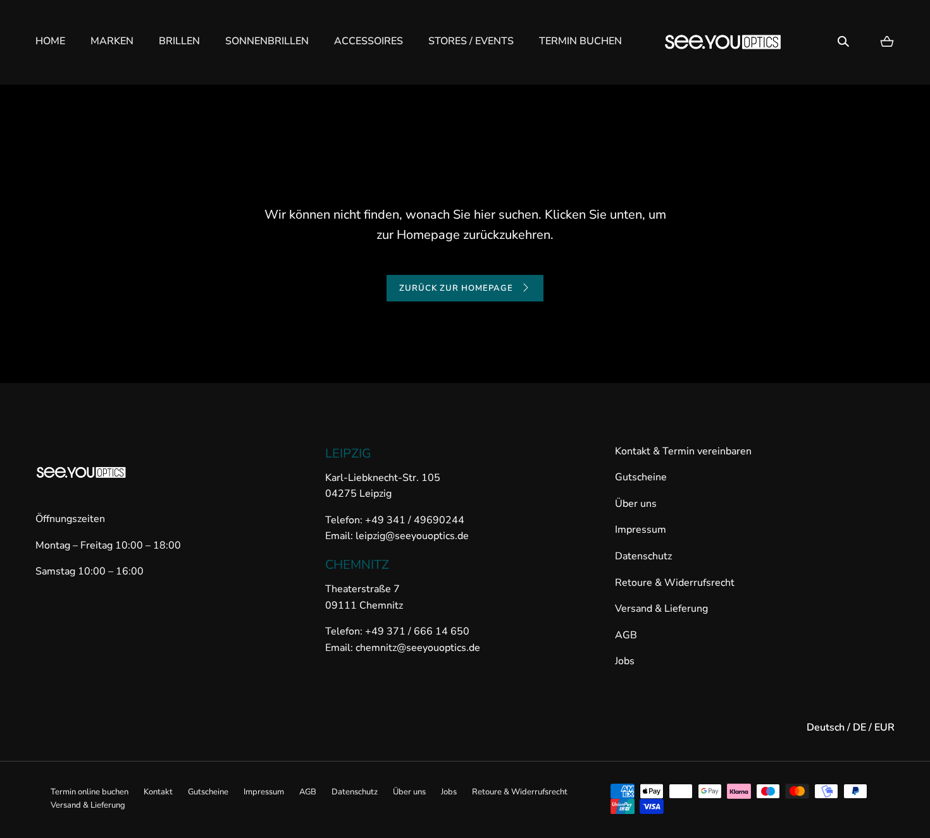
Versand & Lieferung (661, 609)
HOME (50, 41)
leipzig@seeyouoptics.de (412, 536)
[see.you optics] (723, 42)
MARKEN (111, 41)
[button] (843, 41)
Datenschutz (643, 556)
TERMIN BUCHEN (580, 41)
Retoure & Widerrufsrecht (675, 583)
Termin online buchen (89, 792)
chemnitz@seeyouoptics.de (416, 648)
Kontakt (158, 792)
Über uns (636, 504)
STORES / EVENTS (471, 41)
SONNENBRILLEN (267, 41)
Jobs (625, 661)
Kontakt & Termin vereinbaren (683, 451)
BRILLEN (179, 41)
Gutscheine (641, 477)
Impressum (640, 530)
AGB (626, 635)
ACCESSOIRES (368, 41)
